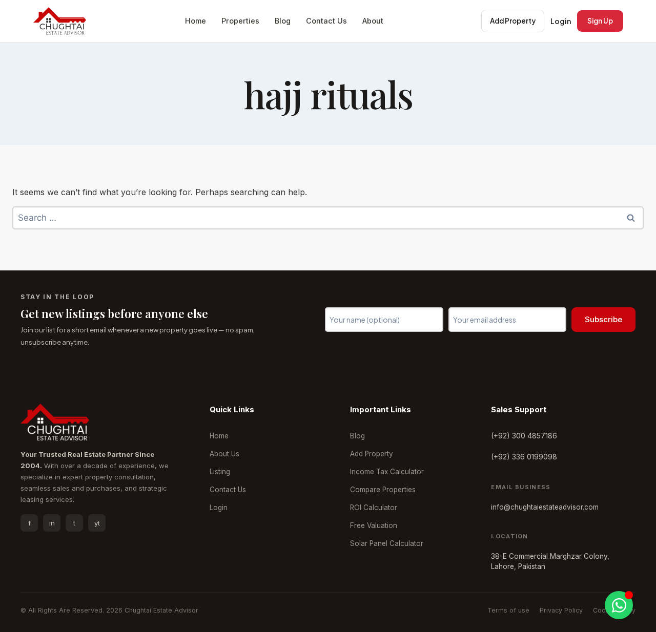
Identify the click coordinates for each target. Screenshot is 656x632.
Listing (220, 472)
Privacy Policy (561, 610)
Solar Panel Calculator (386, 543)
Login (560, 21)
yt (97, 523)
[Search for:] (328, 218)
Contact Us (326, 20)
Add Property (513, 20)
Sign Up (600, 20)
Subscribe (603, 319)
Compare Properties (383, 490)
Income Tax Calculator (387, 472)
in (52, 523)
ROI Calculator (373, 507)
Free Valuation (373, 525)
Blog (283, 20)
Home (195, 20)
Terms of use (508, 610)
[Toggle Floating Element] (619, 605)
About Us (224, 454)
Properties (240, 20)
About (372, 20)
